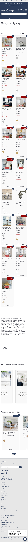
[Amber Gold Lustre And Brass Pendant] (7, 49)
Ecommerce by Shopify (6, 539)
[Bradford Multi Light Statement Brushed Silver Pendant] (21, 48)
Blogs (2, 506)
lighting (15, 320)
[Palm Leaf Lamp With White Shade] (7, 229)
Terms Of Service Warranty (7, 522)
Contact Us (3, 531)
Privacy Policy (4, 519)
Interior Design (9, 3)
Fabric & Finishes (5, 524)
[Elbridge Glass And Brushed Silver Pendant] (7, 110)
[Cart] (23, 10)
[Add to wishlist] (3, 38)
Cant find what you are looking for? (9, 527)
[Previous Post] (11, 406)
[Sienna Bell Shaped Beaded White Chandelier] (7, 260)
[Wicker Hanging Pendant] (7, 290)
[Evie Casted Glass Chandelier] (21, 109)
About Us (3, 484)
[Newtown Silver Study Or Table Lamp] (21, 169)
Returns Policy (4, 520)
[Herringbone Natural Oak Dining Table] (10, 429)
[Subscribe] (20, 467)
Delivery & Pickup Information (8, 515)
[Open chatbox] (25, 539)
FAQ (2, 529)
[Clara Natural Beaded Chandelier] (7, 79)
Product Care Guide (5, 526)
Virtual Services (5, 495)
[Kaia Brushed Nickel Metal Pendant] (7, 171)
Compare (8, 64)
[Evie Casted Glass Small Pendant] (7, 140)
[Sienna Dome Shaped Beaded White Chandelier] (21, 260)
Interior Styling (4, 493)
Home (2, 21)
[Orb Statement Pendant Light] (7, 200)
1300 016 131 (16, 5)
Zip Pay (3, 500)
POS (15, 537)
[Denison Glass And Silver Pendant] (21, 79)
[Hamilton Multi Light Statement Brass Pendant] (21, 141)
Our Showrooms (18, 3)
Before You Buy (5, 517)
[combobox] (14, 14)
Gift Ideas (3, 508)
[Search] (25, 14)
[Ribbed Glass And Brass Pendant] (21, 228)
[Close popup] (25, 531)
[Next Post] (17, 406)
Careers (3, 488)
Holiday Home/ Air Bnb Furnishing (9, 510)
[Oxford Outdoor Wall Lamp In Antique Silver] (21, 197)
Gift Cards (3, 499)
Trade (2, 497)
